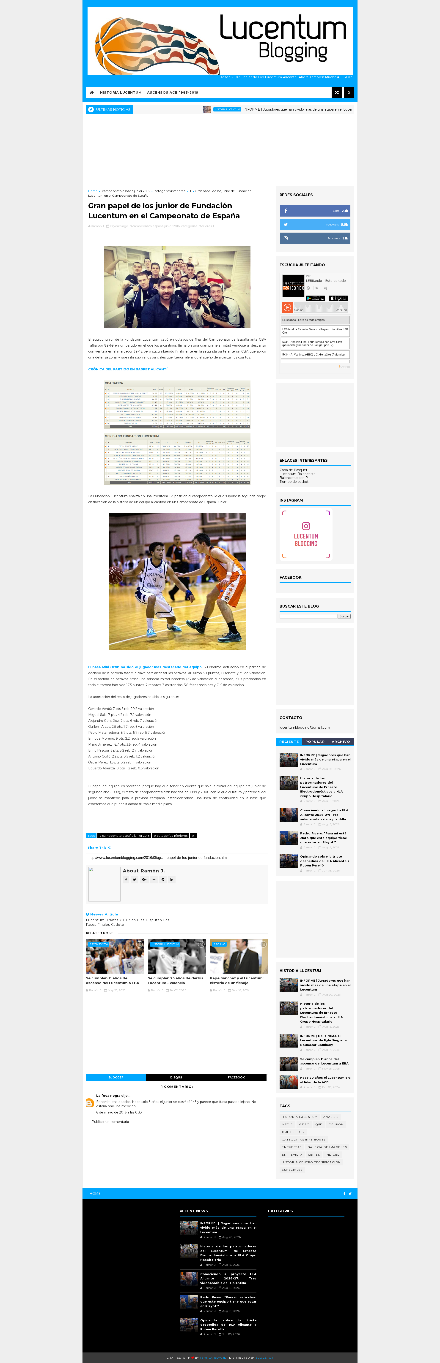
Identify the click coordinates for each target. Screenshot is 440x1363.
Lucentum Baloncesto (298, 474)
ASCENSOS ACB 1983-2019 (172, 92)
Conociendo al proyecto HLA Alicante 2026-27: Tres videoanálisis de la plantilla (324, 814)
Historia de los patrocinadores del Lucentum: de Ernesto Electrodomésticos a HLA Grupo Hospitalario (321, 787)
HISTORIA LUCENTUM (121, 92)
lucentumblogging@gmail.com (305, 727)
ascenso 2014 (99, 944)
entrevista (292, 1154)
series (314, 1154)
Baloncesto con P (294, 478)
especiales (292, 1169)
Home (93, 191)
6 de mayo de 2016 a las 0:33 (119, 1112)
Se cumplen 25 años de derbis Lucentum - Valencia (175, 980)
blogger (116, 1077)
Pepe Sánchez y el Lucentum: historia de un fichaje (237, 980)
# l (193, 835)
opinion (336, 1124)
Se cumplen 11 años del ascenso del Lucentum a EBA (112, 980)
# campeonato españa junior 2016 (124, 835)
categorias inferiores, (196, 226)
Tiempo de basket (294, 482)
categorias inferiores (169, 191)
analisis (330, 1117)
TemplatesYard (213, 1357)
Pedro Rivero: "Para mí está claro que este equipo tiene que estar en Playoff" (323, 837)
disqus (176, 1077)
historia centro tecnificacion (311, 1162)
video (304, 1124)
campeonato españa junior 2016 (125, 191)
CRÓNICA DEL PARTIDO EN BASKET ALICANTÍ (127, 369)
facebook (236, 1077)
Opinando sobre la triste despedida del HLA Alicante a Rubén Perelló (324, 861)
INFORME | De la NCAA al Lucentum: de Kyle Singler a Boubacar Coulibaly (323, 1040)
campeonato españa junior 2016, (156, 226)
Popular (315, 742)
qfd (319, 1124)
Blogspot (264, 1357)
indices (332, 1154)
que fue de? (293, 1132)
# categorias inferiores (170, 835)
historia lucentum (189, 109)
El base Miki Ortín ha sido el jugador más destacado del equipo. (145, 667)
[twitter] (350, 1193)
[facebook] (344, 1193)
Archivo (341, 742)
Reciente (289, 742)
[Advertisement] (220, 150)
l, (213, 226)
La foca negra (108, 1096)
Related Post (99, 933)
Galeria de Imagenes (327, 1147)
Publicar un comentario (110, 1122)
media (287, 1124)
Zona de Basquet (293, 470)
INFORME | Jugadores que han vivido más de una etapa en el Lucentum (264, 109)
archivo (219, 944)
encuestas (292, 1147)
